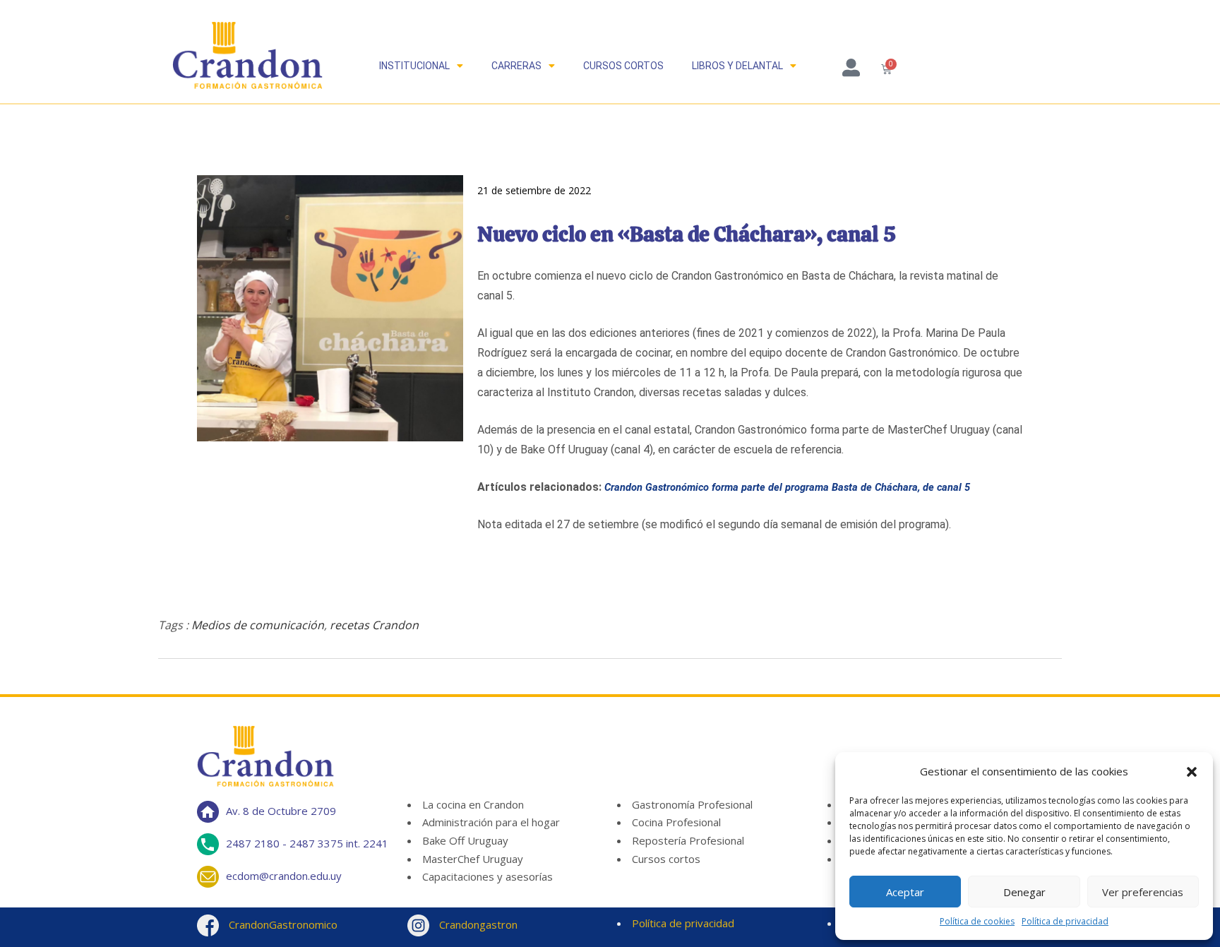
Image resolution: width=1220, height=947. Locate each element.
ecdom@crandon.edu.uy (284, 876)
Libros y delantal (737, 65)
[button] (1192, 772)
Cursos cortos (623, 65)
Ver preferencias (1142, 892)
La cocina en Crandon (473, 804)
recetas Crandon (374, 625)
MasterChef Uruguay (472, 859)
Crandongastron (477, 924)
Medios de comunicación (257, 625)
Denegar (1024, 892)
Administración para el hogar (491, 822)
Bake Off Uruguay (465, 840)
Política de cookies (977, 921)
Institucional (414, 65)
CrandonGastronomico (281, 924)
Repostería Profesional (688, 840)
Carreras (516, 65)
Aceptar (905, 892)
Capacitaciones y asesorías (487, 876)
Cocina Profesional (676, 822)
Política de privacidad (1065, 921)
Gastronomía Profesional (692, 804)
